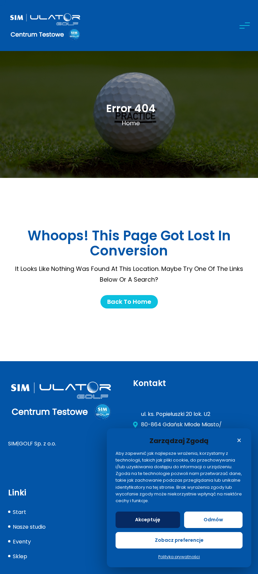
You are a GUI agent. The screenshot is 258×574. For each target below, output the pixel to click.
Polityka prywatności (179, 557)
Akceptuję (147, 519)
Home (131, 123)
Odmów (213, 519)
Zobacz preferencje (179, 540)
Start (19, 512)
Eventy (22, 541)
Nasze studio (29, 527)
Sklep (20, 556)
